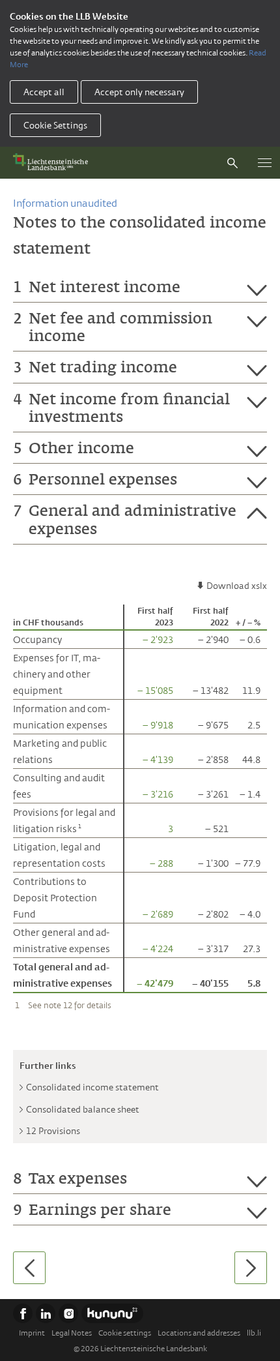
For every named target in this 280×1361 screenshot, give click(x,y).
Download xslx (236, 585)
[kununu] (112, 1313)
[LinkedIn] (45, 1313)
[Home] (53, 162)
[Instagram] (68, 1313)
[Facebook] (23, 1313)
